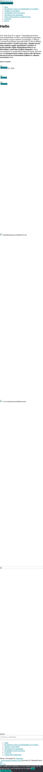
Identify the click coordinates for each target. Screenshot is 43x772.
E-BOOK (7, 19)
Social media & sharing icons (11, 760)
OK (33, 768)
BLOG (6, 21)
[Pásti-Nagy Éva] (6, 1)
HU (1, 764)
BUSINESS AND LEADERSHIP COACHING (21, 9)
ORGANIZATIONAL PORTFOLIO (17, 17)
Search (2, 734)
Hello (6, 743)
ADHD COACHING (12, 11)
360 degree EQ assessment (13, 15)
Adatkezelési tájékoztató (12, 755)
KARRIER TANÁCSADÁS (14, 13)
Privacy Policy (5, 771)
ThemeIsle (19, 758)
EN (1, 762)
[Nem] (12, 771)
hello (6, 7)
